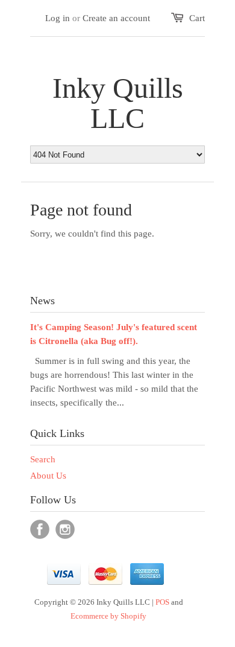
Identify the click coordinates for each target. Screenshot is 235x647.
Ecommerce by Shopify (108, 615)
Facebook (39, 529)
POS (162, 602)
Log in (57, 18)
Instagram (65, 529)
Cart (197, 18)
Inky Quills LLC (117, 103)
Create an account (116, 18)
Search (42, 459)
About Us (48, 475)
